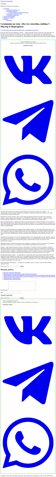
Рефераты (6, 19)
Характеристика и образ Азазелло (12, 277)
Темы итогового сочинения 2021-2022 (18, 12)
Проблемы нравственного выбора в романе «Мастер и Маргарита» (20, 274)
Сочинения (6, 8)
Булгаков (11, 30)
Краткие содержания (9, 17)
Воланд (52, 249)
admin (7, 30)
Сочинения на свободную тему (14, 13)
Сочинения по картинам (12, 15)
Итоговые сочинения (11, 11)
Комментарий (4, 290)
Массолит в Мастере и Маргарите (12, 272)
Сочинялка (3, 3)
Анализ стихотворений (9, 16)
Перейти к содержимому (7, 1)
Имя (2, 292)
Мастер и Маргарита (19, 30)
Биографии (9, 20)
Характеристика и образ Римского (12, 279)
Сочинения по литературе (12, 10)
